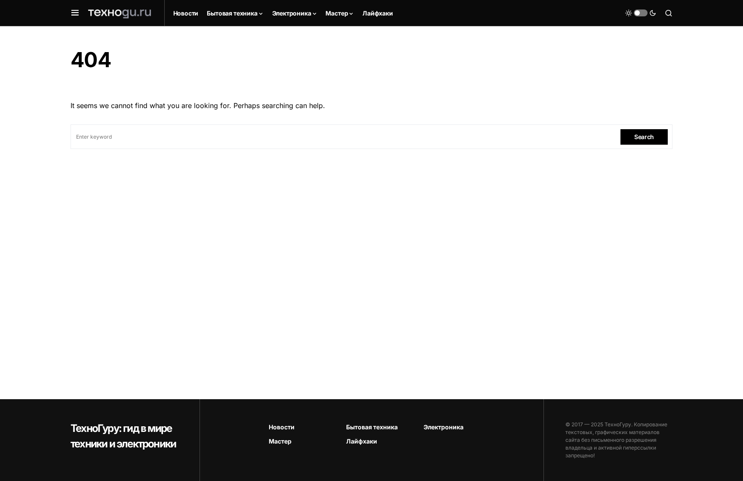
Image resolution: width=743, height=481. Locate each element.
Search (644, 136)
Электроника (444, 427)
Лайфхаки (361, 441)
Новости (282, 427)
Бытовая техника (372, 427)
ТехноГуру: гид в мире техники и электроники (123, 436)
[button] (75, 13)
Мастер (280, 441)
